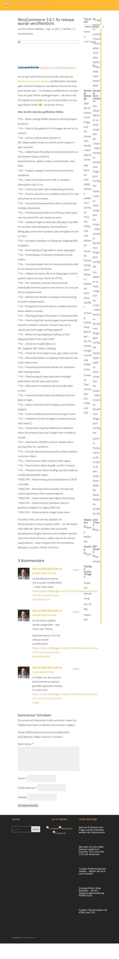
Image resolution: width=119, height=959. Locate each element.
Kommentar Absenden (28, 805)
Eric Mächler (96, 277)
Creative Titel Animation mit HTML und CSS (87, 393)
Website (22, 797)
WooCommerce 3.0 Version (33, 81)
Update (55, 67)
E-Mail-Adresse (27, 787)
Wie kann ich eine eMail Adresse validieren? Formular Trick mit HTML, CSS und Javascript (92, 851)
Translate (92, 41)
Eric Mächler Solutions (27, 938)
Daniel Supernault (96, 357)
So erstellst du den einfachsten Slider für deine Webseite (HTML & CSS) (97, 485)
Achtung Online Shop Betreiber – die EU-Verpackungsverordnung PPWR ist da (88, 341)
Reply (76, 569)
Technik (67, 29)
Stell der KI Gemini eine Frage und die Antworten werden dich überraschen (92, 830)
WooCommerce (68, 67)
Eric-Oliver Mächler (33, 29)
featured (44, 67)
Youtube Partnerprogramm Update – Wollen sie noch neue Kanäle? (92, 871)
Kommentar (25, 744)
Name (22, 778)
